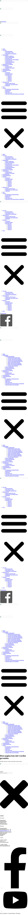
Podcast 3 (10, 78)
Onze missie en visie (9, 52)
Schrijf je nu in (3, 822)
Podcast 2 (10, 77)
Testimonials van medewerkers (11, 84)
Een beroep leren (8, 60)
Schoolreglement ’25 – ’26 (5, 829)
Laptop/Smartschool (7, 70)
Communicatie (6, 65)
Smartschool (2, 834)
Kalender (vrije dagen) (9, 67)
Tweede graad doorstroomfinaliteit (15, 359)
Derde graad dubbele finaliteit (14, 362)
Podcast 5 (10, 80)
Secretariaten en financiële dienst (12, 89)
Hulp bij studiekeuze (9, 56)
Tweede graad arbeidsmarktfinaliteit (15, 361)
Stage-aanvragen (8, 92)
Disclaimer (18, 913)
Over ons (4, 50)
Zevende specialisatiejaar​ (13, 365)
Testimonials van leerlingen (10, 53)
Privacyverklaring (3, 913)
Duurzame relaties (9, 73)
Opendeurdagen (8, 63)
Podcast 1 (10, 76)
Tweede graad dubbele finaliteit (14, 358)
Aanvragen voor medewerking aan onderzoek (14, 93)
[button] (14, 124)
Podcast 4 (10, 79)
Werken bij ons (6, 82)
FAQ (4, 86)
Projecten (4, 71)
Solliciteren (7, 85)
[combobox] (6, 773)
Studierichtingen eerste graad (14, 357)
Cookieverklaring (11, 913)
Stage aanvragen (3, 833)
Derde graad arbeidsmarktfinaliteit (15, 364)
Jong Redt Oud (8, 75)
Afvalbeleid (7, 72)
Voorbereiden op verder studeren (12, 59)
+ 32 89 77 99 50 (3, 844)
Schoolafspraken (6, 69)
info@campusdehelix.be (5, 845)
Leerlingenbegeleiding (9, 62)
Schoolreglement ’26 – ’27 (5, 830)
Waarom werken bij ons (10, 83)
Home (4, 49)
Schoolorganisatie (9, 51)
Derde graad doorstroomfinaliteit (14, 363)
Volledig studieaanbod (9, 57)
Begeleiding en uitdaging (8, 64)
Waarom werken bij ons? (10, 216)
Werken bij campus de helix (5, 831)
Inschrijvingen (8, 90)
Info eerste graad (8, 58)
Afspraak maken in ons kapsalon (12, 384)
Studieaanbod (5, 54)
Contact (4, 88)
